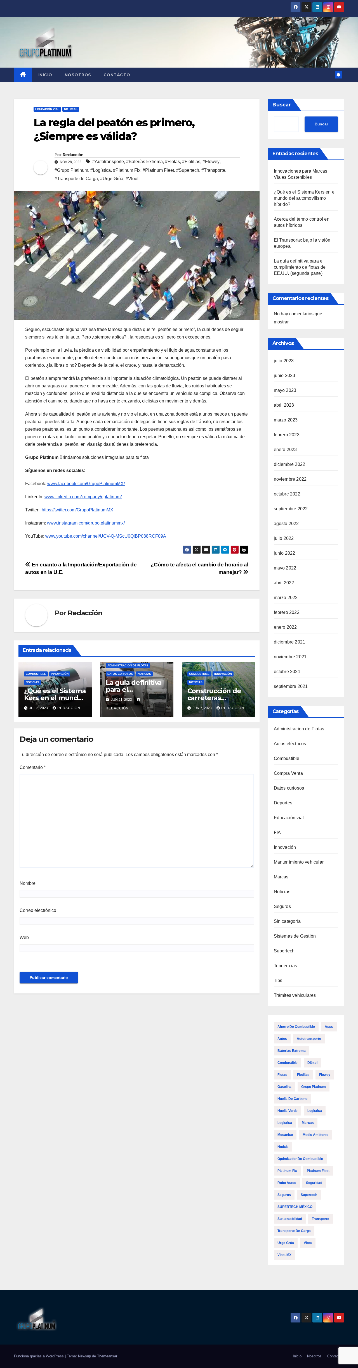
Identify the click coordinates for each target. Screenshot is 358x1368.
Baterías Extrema (291, 1051)
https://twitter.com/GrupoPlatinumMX (77, 509)
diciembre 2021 (289, 642)
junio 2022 (284, 553)
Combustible (36, 673)
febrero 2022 (287, 612)
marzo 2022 (286, 597)
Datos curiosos (120, 673)
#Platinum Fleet (158, 170)
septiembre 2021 (291, 686)
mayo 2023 (285, 390)
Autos (282, 1039)
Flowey (324, 1075)
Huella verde (287, 1111)
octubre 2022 (287, 494)
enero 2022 (285, 627)
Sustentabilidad (289, 1219)
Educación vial (47, 109)
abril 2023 (284, 405)
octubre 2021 (287, 671)
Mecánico (285, 1135)
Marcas (281, 876)
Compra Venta (288, 773)
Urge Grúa (285, 1243)
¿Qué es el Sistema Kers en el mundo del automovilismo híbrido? (305, 198)
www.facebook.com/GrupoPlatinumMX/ (86, 483)
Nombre (28, 883)
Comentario (33, 767)
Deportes (283, 802)
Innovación (60, 673)
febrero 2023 (287, 434)
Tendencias (285, 965)
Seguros (282, 906)
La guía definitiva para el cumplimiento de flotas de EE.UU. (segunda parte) (300, 267)
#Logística (100, 170)
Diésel (312, 1063)
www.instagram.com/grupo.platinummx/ (86, 523)
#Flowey (211, 161)
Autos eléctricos (290, 743)
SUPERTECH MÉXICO (294, 1207)
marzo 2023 (286, 420)
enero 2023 (285, 449)
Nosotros (78, 74)
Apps (329, 1027)
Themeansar (107, 1356)
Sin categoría (287, 921)
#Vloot (132, 178)
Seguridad (314, 1183)
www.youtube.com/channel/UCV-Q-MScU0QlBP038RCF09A (105, 536)
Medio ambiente (315, 1135)
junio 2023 (284, 375)
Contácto (116, 74)
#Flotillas (191, 161)
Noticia (283, 1147)
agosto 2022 (286, 523)
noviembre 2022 (290, 479)
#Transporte (213, 170)
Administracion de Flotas (127, 665)
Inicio (45, 74)
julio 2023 (284, 360)
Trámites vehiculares (295, 995)
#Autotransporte (108, 161)
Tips (278, 980)
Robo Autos (286, 1183)
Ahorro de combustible (296, 1027)
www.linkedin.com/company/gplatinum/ (83, 496)
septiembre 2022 (291, 508)
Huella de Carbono (292, 1099)
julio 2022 (284, 538)
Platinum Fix (287, 1171)
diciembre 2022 (289, 464)
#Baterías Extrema (144, 161)
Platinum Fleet (318, 1171)
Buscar (281, 105)
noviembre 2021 (290, 656)
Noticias (70, 109)
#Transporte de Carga (76, 178)
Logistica (314, 1111)
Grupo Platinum (313, 1087)
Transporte (320, 1219)
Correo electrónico (38, 910)
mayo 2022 (285, 568)
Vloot (308, 1243)
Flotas (282, 1075)
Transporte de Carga (294, 1231)
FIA (277, 832)
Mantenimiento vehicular (299, 862)
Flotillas (303, 1075)
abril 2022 (284, 582)
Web (24, 937)
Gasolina (284, 1087)
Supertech (284, 950)
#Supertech (187, 170)
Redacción (73, 154)
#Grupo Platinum (71, 170)
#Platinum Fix (126, 170)
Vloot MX (284, 1255)
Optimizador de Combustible (300, 1159)
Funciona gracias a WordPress (39, 1356)
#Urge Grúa (111, 178)
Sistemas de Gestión (295, 936)
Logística (284, 1123)
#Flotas (172, 161)
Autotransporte (309, 1039)
